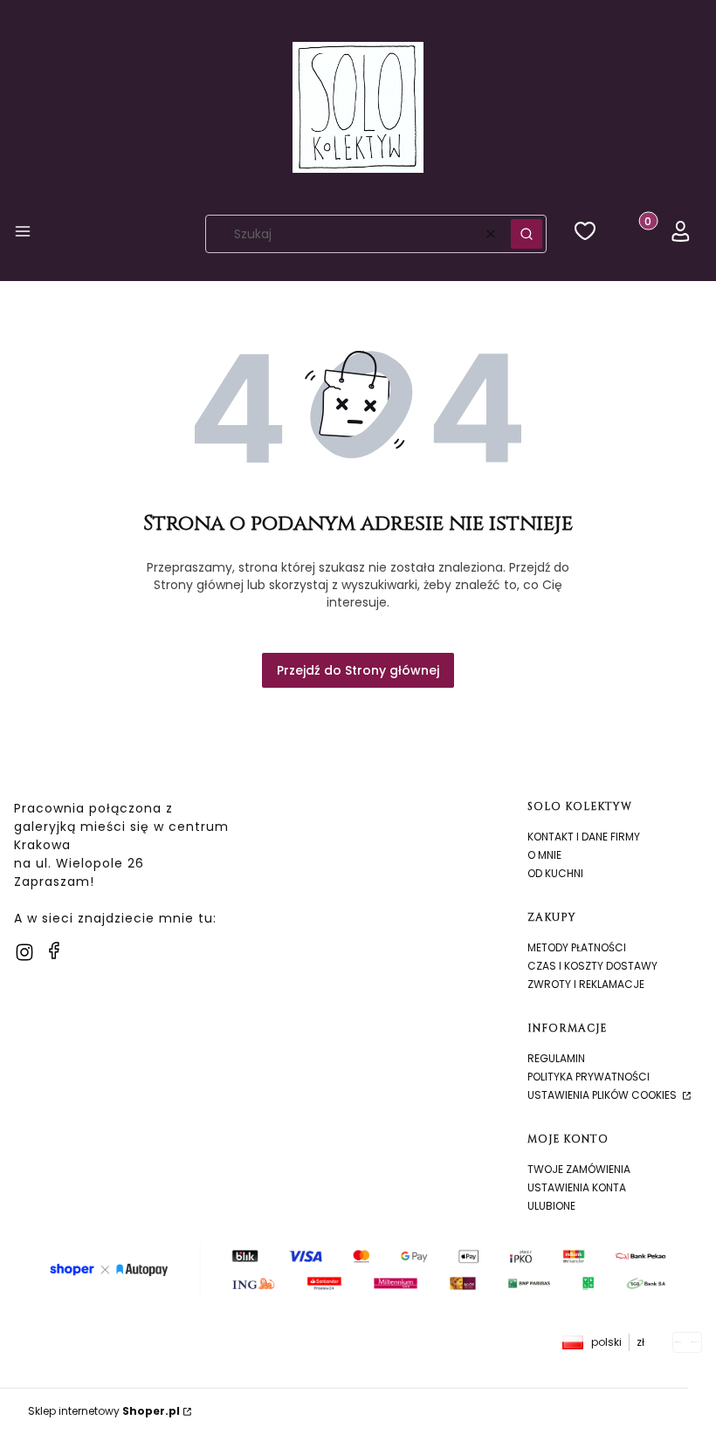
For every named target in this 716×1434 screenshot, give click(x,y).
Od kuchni (555, 873)
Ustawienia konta (576, 1187)
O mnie (544, 854)
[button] (22, 234)
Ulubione (551, 1205)
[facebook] (54, 950)
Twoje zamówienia (578, 1169)
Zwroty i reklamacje (585, 984)
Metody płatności (576, 947)
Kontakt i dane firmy (583, 836)
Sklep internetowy (104, 1410)
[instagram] (24, 952)
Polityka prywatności (588, 1076)
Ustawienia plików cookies (603, 1095)
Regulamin (556, 1058)
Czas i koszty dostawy (592, 965)
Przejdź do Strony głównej (358, 670)
